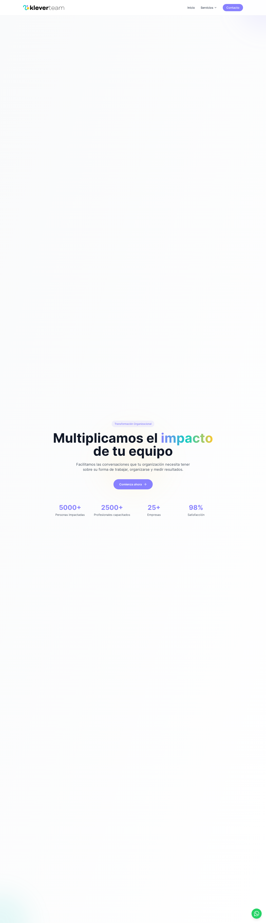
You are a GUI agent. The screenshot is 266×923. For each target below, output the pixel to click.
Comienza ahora (130, 484)
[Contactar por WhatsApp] (257, 914)
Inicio (191, 7)
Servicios (207, 7)
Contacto (232, 7)
